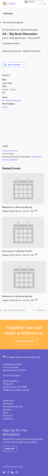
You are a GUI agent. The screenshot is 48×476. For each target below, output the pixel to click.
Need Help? (8, 401)
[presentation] (23, 188)
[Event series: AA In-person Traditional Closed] (36, 254)
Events (4, 107)
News (5, 413)
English (30, 2)
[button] (44, 4)
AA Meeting (40, 310)
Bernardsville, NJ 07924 (14, 370)
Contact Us (8, 419)
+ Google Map (36, 157)
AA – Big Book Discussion (11, 100)
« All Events (7, 13)
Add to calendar (14, 64)
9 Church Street (10, 367)
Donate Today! (25, 341)
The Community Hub (10, 150)
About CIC (8, 416)
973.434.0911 (13, 375)
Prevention (8, 404)
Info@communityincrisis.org (16, 390)
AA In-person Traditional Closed (17, 251)
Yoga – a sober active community (14, 310)
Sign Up (10, 448)
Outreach (7, 410)
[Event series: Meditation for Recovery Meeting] (36, 210)
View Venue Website (9, 160)
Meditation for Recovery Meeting (17, 207)
